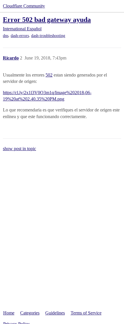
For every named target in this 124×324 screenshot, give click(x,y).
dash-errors (20, 35)
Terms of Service (86, 312)
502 (49, 74)
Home (8, 312)
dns (5, 35)
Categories (30, 312)
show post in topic (19, 148)
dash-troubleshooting (48, 35)
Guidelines (55, 312)
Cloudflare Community (24, 5)
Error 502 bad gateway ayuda (47, 19)
